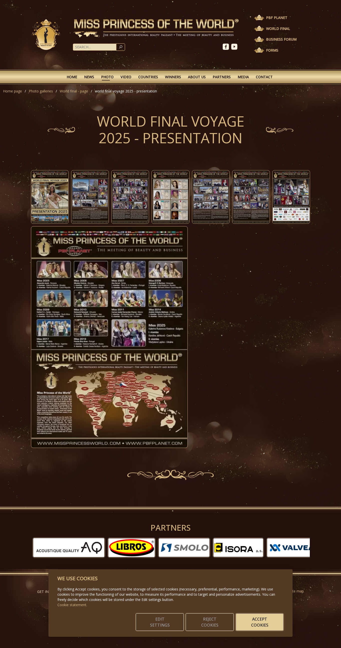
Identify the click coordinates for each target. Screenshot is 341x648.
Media (243, 76)
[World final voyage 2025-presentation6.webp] (251, 196)
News (89, 76)
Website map (293, 591)
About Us (197, 76)
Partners (222, 76)
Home (72, 76)
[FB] (227, 46)
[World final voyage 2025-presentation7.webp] (291, 196)
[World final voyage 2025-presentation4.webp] (170, 196)
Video (126, 76)
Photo (107, 76)
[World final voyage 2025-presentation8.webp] (109, 336)
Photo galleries (41, 91)
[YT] (235, 46)
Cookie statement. (72, 604)
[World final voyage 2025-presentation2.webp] (90, 196)
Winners (173, 76)
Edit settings (160, 622)
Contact (264, 76)
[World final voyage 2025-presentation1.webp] (49, 196)
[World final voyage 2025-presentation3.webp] (130, 196)
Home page (12, 91)
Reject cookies (209, 622)
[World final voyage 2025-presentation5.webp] (210, 196)
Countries (148, 76)
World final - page (74, 91)
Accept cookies (259, 622)
